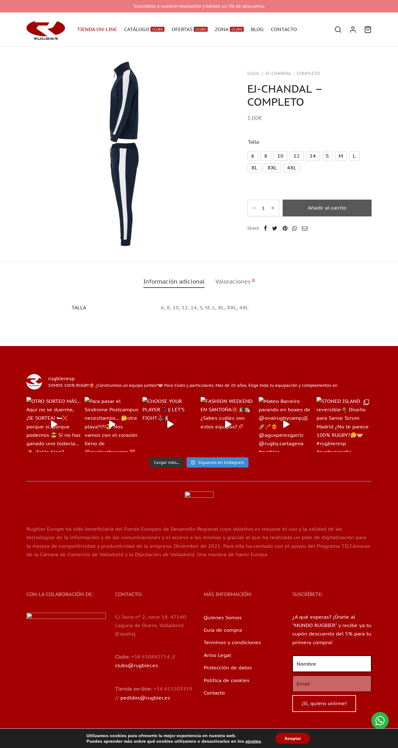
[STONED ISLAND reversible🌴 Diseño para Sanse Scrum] (344, 424)
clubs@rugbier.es (136, 665)
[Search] (338, 29)
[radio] (253, 156)
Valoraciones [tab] (235, 281)
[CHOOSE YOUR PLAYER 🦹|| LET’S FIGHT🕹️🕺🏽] (169, 424)
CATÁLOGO (143, 29)
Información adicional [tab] (174, 281)
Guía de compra (223, 630)
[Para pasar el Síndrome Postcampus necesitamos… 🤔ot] (112, 424)
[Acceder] (353, 29)
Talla (253, 142)
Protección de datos (228, 667)
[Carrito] (368, 29)
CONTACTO (284, 29)
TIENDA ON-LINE (97, 29)
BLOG (257, 29)
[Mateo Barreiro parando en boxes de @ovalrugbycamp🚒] (286, 424)
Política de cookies (226, 680)
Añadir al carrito (327, 208)
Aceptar (293, 738)
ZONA (228, 29)
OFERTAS (189, 29)
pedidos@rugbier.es (145, 698)
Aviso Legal (217, 655)
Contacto (214, 693)
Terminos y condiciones (232, 642)
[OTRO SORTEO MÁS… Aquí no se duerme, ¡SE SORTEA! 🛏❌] (53, 424)
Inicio (253, 73)
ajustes (253, 741)
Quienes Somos (223, 617)
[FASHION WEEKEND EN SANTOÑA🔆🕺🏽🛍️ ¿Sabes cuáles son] (228, 424)
